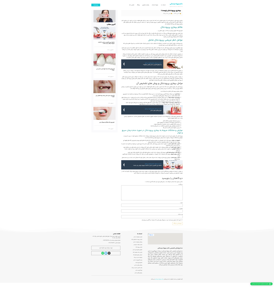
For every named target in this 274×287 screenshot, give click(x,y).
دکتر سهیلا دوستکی (159, 279)
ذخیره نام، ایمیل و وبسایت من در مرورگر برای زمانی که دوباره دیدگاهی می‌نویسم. (161, 220)
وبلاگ (164, 13)
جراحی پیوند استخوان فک (136, 239)
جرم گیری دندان (139, 270)
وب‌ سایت (180, 214)
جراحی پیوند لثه (139, 247)
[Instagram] (109, 253)
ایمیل (181, 208)
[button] (261, 283)
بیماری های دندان (138, 273)
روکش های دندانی (138, 265)
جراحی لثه (168, 13)
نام (181, 202)
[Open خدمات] (161, 5)
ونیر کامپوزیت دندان (137, 260)
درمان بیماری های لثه (137, 255)
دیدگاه (180, 184)
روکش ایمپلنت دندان (137, 242)
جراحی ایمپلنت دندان (138, 237)
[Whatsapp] (102, 253)
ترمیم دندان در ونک (138, 257)
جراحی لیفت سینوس (138, 244)
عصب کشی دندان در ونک (137, 268)
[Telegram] (105, 253)
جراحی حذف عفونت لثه (137, 252)
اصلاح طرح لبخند (138, 262)
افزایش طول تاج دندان (137, 250)
